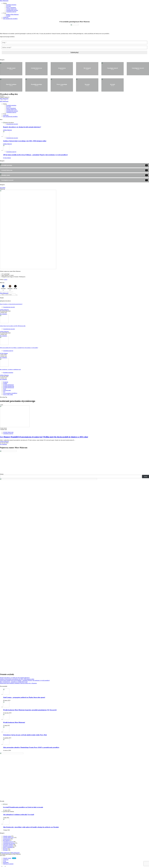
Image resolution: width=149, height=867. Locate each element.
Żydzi (4, 389)
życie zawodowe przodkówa (10, 393)
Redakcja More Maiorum (12, 14)
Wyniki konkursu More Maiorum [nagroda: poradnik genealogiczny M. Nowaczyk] (30, 710)
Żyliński (5, 383)
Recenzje (5, 848)
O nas (4, 861)
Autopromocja (6, 839)
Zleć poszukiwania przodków (10, 18)
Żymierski (5, 382)
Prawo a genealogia (11, 7)
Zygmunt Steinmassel (8, 384)
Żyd (4, 391)
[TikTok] (7, 100)
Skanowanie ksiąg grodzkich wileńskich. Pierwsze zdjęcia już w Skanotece (18, 683)
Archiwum (5, 17)
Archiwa (2, 95)
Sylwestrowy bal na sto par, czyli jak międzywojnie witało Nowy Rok (25, 735)
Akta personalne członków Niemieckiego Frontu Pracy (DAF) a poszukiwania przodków (31, 747)
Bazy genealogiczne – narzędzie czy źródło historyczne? (10, 369)
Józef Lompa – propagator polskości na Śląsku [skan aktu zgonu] (24, 697)
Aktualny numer (7, 836)
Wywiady (8, 6)
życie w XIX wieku (8, 394)
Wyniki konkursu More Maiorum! (14, 722)
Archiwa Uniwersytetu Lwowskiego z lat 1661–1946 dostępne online (24, 141)
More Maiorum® (4, 0)
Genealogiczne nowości (12, 10)
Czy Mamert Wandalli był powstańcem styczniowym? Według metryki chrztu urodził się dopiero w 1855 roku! (44, 437)
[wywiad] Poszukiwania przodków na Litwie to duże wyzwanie (23, 807)
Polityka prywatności (8, 863)
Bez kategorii (6, 840)
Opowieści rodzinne (8, 844)
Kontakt (8, 15)
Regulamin (5, 862)
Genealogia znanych (11, 11)
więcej (5, 279)
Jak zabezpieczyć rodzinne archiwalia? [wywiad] (18, 814)
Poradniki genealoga (11, 4)
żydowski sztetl (7, 390)
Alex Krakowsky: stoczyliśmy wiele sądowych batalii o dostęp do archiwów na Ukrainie (31, 827)
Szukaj (1, 474)
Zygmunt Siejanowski (8, 387)
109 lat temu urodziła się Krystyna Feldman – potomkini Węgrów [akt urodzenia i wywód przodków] (35, 155)
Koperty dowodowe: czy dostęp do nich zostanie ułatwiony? (22, 127)
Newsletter (2, 187)
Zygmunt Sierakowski (8, 386)
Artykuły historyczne (11, 9)
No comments (3, 314)
